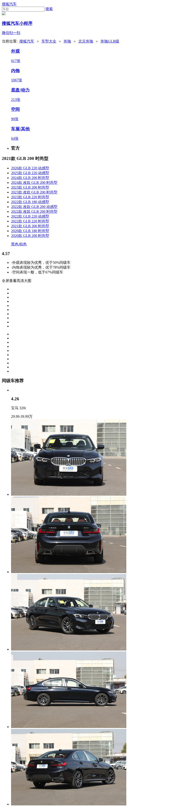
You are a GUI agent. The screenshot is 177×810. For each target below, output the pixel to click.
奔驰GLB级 (109, 41)
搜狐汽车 (9, 4)
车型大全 (48, 41)
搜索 (49, 9)
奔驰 (67, 41)
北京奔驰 (85, 41)
